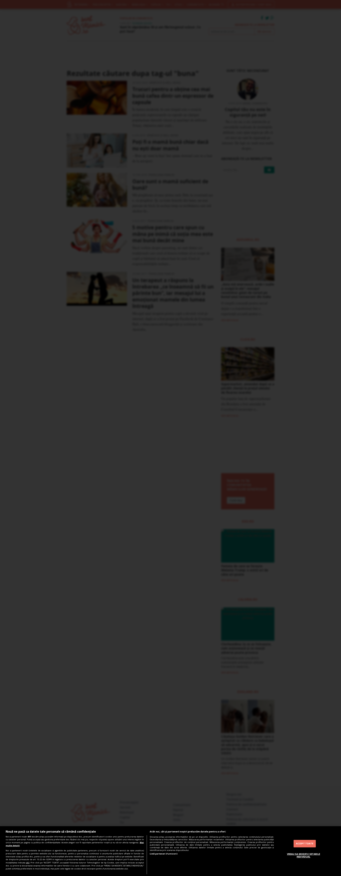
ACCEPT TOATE (304, 843)
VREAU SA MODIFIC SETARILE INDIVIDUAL (303, 855)
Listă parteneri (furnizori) (163, 853)
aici (27, 862)
